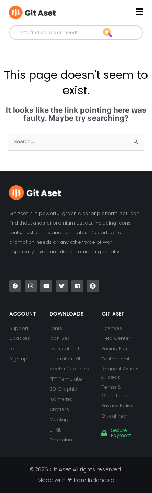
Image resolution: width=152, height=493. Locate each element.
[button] (109, 12)
